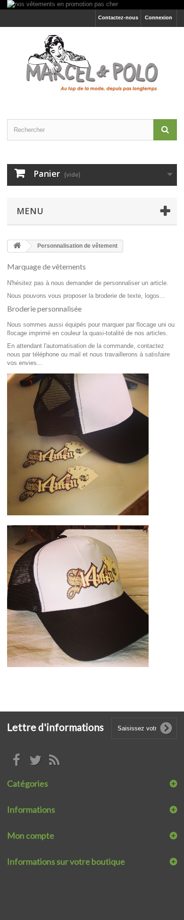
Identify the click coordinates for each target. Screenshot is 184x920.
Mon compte (30, 835)
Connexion (158, 17)
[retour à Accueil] (17, 246)
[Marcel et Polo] (92, 64)
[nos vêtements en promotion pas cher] (92, 4)
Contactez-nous (118, 17)
